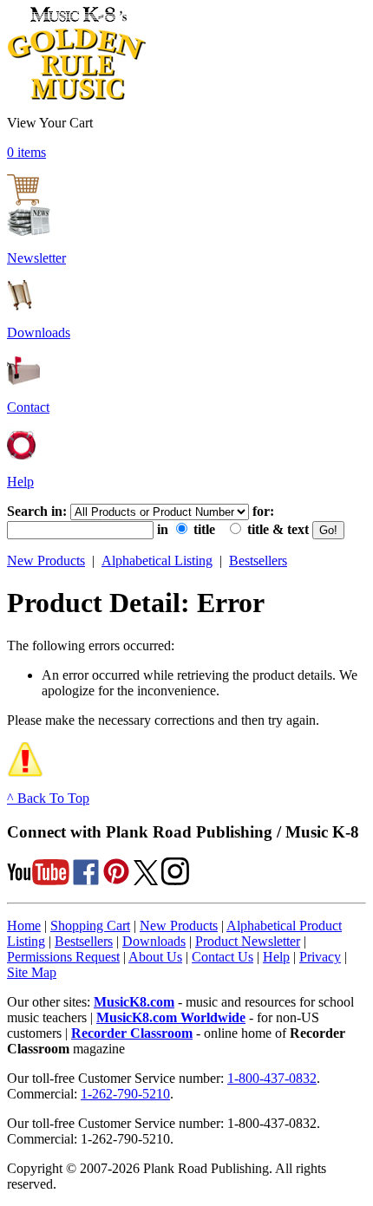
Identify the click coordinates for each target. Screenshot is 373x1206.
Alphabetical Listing (157, 560)
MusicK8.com (134, 1001)
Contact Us (222, 956)
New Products (46, 560)
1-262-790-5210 (125, 1093)
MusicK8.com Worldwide (170, 1017)
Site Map (31, 972)
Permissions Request (63, 956)
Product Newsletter (247, 941)
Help (20, 481)
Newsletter (36, 258)
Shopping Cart (90, 925)
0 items (26, 152)
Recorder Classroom (132, 1033)
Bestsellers (258, 560)
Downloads (38, 332)
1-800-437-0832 (272, 1078)
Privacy (320, 956)
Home (24, 925)
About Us (155, 956)
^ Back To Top (48, 798)
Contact (28, 407)
